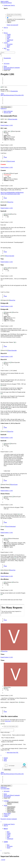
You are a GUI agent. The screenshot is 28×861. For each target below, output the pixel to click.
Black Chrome (10, 808)
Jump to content (4, 1)
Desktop (6, 757)
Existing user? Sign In (9, 5)
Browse (6, 32)
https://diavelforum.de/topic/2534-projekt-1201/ (12, 95)
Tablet (5, 759)
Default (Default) (11, 807)
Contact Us (6, 814)
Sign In (9, 22)
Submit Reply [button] (7, 769)
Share (2, 93)
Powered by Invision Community (9, 819)
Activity (6, 42)
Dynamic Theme (11, 812)
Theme (5, 805)
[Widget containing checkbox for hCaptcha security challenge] (15, 766)
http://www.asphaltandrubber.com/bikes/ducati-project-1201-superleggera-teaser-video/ (12, 193)
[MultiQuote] (4, 345)
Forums (9, 34)
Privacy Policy (7, 813)
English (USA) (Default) (12, 802)
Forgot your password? (12, 25)
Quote (5, 157)
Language (6, 800)
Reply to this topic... (5, 732)
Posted (7, 125)
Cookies (6, 816)
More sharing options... (6, 107)
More (8, 41)
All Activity (10, 44)
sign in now (8, 721)
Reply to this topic (8, 111)
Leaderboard (10, 40)
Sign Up (6, 27)
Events (8, 37)
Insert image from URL (12, 752)
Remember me (10, 19)
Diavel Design (10, 810)
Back (8, 831)
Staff (8, 38)
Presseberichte (14, 91)
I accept (3, 859)
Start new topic (7, 112)
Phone (5, 760)
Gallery (8, 35)
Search (8, 45)
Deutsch (9, 804)
